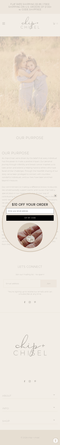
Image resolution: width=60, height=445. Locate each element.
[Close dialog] (55, 195)
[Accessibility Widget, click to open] (56, 441)
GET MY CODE (30, 218)
